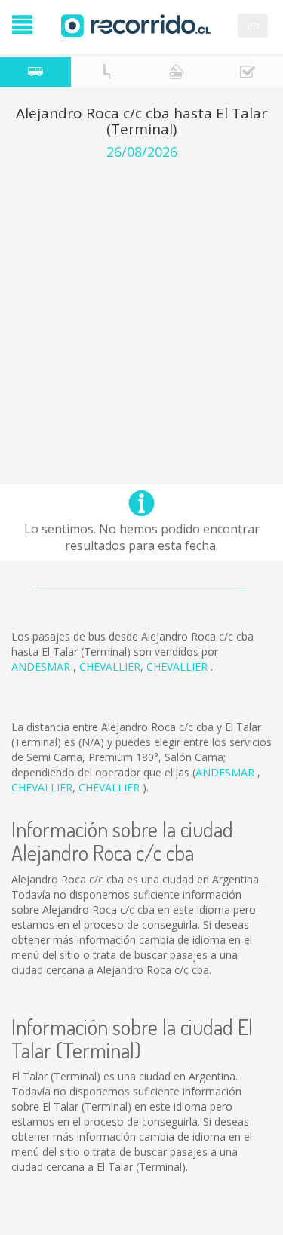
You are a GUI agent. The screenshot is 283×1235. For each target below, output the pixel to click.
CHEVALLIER (109, 666)
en (253, 25)
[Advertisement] (141, 308)
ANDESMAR (42, 666)
